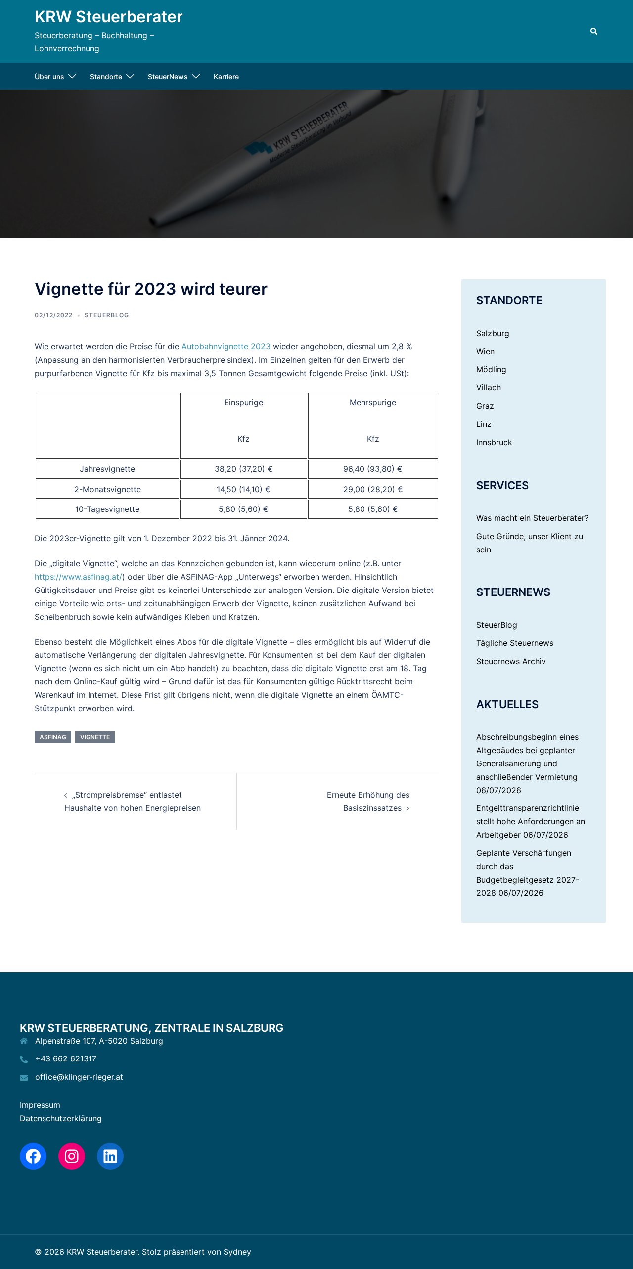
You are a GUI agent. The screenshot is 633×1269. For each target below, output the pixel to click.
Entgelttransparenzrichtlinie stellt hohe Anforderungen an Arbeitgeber (530, 821)
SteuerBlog (107, 315)
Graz (485, 406)
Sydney (237, 1252)
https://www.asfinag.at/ (78, 577)
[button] (594, 31)
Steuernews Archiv (511, 661)
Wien (485, 351)
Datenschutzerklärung (61, 1118)
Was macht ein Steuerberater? (532, 518)
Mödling (491, 369)
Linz (484, 424)
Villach (488, 387)
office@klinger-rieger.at (79, 1077)
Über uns (49, 76)
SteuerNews (168, 76)
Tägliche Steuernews (514, 643)
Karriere (226, 76)
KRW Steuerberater (109, 16)
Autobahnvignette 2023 (226, 346)
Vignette (95, 737)
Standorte (106, 76)
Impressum (40, 1105)
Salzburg (492, 333)
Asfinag (53, 737)
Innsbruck (494, 442)
